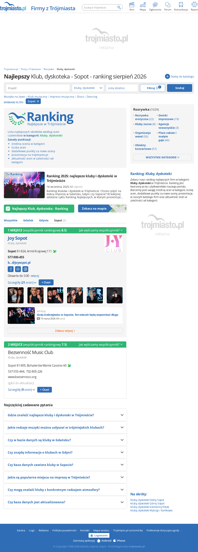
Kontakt (85, 530)
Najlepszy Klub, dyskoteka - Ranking (40, 208)
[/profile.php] (11, 269)
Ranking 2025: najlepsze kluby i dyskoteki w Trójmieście (82, 178)
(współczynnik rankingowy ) (37, 230)
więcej (35, 276)
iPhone (121, 540)
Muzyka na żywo (14, 96)
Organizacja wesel (143, 134)
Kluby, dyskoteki (17, 243)
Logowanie (101, 535)
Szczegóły (20, 282)
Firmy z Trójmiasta (53, 8)
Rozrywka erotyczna (144, 117)
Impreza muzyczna (62, 96)
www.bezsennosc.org (22, 377)
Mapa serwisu (101, 530)
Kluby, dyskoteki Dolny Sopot (147, 500)
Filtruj (153, 87)
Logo (32, 530)
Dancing (92, 96)
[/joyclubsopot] (25, 269)
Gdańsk (28, 220)
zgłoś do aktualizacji (21, 383)
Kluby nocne (145, 124)
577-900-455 (16, 257)
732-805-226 (34, 371)
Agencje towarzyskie (169, 126)
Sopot (32, 101)
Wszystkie (10, 220)
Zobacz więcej (64, 331)
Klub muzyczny (37, 96)
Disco (80, 96)
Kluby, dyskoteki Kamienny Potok (149, 507)
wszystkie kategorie (161, 157)
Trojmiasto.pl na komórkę (128, 530)
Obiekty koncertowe (146, 147)
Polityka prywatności (64, 530)
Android (106, 540)
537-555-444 (16, 371)
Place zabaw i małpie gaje (167, 136)
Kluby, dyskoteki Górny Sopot (147, 503)
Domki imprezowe (169, 117)
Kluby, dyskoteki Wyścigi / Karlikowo (151, 510)
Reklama (44, 530)
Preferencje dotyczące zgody (163, 530)
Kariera (21, 530)
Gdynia (43, 220)
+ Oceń (46, 282)
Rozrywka (146, 109)
